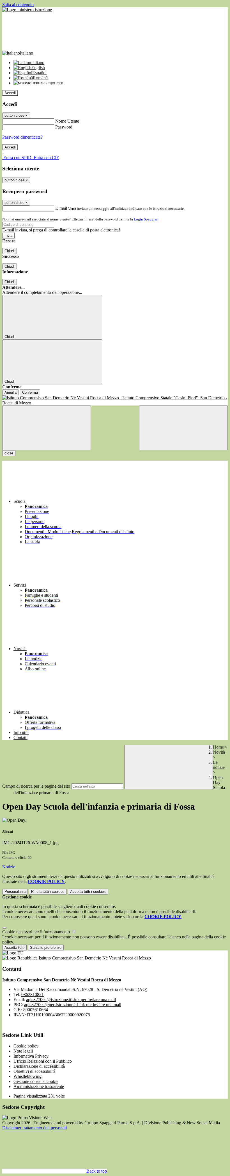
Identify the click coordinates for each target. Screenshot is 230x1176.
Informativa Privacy (31, 1056)
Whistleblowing (27, 1076)
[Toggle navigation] (46, 427)
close (8, 453)
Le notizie (219, 765)
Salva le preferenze (45, 947)
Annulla (10, 392)
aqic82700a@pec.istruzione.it (72, 1004)
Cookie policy (25, 1046)
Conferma (30, 392)
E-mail (61, 208)
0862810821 (32, 994)
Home (218, 747)
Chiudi (9, 251)
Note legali (23, 1051)
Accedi (10, 93)
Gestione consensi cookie (35, 1081)
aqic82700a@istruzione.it (71, 999)
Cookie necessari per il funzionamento (36, 931)
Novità (219, 752)
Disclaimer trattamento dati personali (34, 1127)
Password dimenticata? (22, 137)
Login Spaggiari (146, 219)
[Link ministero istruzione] (27, 9)
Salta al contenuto (18, 4)
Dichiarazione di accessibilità (39, 1066)
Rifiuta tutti (48, 891)
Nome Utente (67, 121)
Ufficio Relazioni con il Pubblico (42, 1061)
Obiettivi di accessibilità (34, 1071)
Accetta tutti (88, 891)
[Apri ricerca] (183, 427)
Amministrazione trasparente (38, 1086)
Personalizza (15, 891)
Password (63, 127)
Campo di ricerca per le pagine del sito (36, 786)
